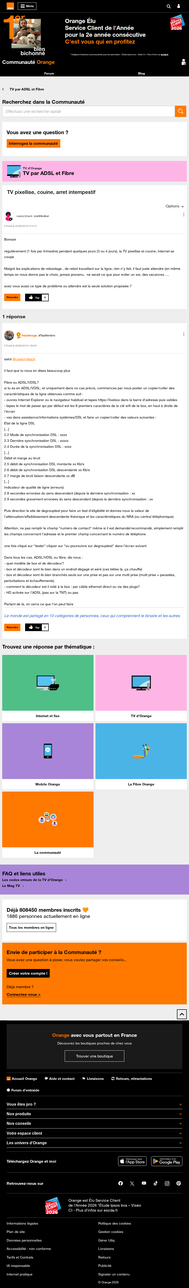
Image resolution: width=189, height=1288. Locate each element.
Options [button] (172, 205)
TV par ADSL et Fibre (27, 89)
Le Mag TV (11, 885)
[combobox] (88, 111)
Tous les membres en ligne (31, 927)
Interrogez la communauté (33, 143)
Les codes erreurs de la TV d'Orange (32, 880)
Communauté (28, 62)
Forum (49, 73)
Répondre (12, 297)
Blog (141, 73)
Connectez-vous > (24, 994)
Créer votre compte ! (28, 973)
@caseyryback (24, 359)
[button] (184, 214)
